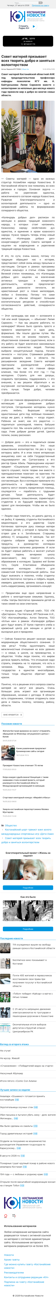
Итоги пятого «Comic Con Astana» (18, 1081)
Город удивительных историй (16, 1133)
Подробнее (28, 887)
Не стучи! (5, 1050)
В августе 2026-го (10, 1155)
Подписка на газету (40, 5)
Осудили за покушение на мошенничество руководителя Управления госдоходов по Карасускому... (23, 1144)
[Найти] (41, 3)
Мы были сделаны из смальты (16, 1126)
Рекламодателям (14, 1272)
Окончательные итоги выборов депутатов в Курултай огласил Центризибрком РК (29, 1028)
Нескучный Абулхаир (11, 1073)
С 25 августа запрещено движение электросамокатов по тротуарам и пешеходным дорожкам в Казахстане (33, 1012)
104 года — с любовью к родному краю (21, 1174)
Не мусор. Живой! (10, 1058)
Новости (9, 1255)
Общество (25, 69)
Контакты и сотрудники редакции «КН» (26, 1277)
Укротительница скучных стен (16, 1107)
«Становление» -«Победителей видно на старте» (26, 1065)
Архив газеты (12, 1259)
